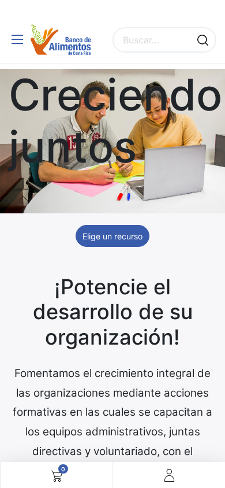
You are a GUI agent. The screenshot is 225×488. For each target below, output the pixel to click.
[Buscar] (202, 39)
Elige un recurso (112, 236)
